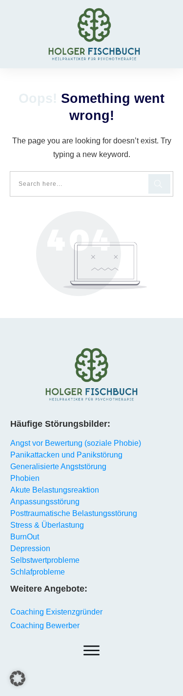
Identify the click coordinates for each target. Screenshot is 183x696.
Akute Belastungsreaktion (54, 490)
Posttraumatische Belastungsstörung (73, 513)
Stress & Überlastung (47, 525)
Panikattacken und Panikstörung (66, 455)
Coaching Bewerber (45, 625)
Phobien (25, 478)
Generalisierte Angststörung (58, 466)
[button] (17, 678)
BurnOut (24, 537)
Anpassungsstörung (45, 501)
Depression (30, 548)
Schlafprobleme (37, 572)
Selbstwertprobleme (45, 560)
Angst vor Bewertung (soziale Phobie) (75, 443)
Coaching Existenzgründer (56, 612)
